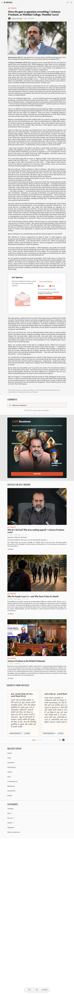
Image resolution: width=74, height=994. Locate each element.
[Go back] (2, 2)
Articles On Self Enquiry (19, 484)
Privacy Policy (49, 293)
